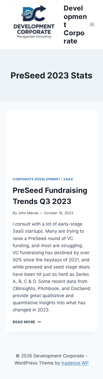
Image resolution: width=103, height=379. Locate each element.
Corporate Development (36, 179)
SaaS (68, 179)
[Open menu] (92, 25)
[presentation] (51, 140)
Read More (25, 322)
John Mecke (28, 213)
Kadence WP (75, 363)
